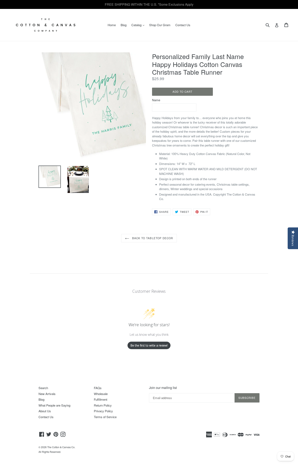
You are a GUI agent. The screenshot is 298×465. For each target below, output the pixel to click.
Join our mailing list (163, 388)
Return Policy (103, 405)
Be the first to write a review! (149, 345)
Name (156, 100)
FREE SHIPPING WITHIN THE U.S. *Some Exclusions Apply (149, 4)
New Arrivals (47, 394)
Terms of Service (105, 417)
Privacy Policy (103, 411)
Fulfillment (100, 399)
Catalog (138, 25)
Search (43, 388)
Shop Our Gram (159, 25)
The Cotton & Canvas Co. (61, 447)
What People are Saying (54, 405)
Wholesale (101, 394)
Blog (123, 25)
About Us (45, 411)
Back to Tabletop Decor (152, 238)
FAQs (98, 388)
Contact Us (182, 25)
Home (112, 25)
